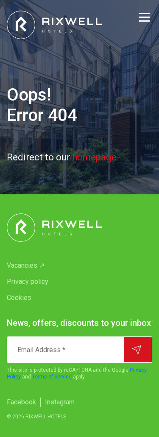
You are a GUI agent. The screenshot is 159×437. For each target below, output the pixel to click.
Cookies (19, 298)
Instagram (60, 402)
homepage (94, 157)
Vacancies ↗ (26, 265)
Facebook (21, 402)
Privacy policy (27, 281)
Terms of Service (52, 377)
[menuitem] (79, 265)
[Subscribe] (138, 349)
